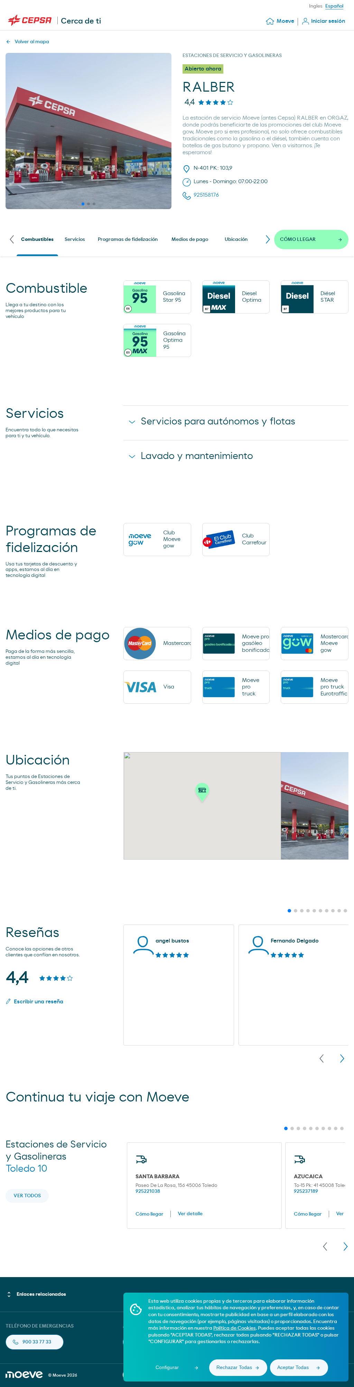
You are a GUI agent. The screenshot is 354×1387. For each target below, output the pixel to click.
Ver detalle (190, 1213)
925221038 (148, 1191)
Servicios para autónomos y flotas (218, 422)
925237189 (306, 1191)
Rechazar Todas (234, 1367)
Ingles (316, 6)
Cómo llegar (150, 1214)
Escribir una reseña (38, 1001)
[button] (202, 794)
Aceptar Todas (293, 1367)
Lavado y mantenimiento (197, 456)
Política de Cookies (234, 1328)
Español (334, 6)
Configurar (167, 1367)
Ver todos (27, 1195)
